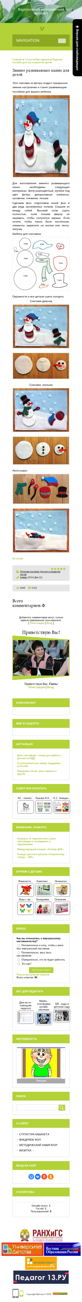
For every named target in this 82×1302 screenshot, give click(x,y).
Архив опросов (40, 974)
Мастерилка (42, 59)
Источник (17, 558)
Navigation (27, 40)
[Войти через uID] (31, 1177)
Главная (17, 59)
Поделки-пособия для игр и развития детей (37, 61)
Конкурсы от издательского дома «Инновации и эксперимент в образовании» (36, 841)
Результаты (23, 974)
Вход (49, 623)
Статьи (29, 59)
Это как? (26, 963)
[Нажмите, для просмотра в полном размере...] (41, 264)
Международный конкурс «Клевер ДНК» (40, 849)
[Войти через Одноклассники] (51, 1177)
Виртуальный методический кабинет (41, 11)
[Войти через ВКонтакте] (38, 1177)
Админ (23, 577)
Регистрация (37, 623)
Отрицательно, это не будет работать (43, 959)
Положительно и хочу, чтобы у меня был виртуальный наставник (40, 947)
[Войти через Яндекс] (44, 1177)
